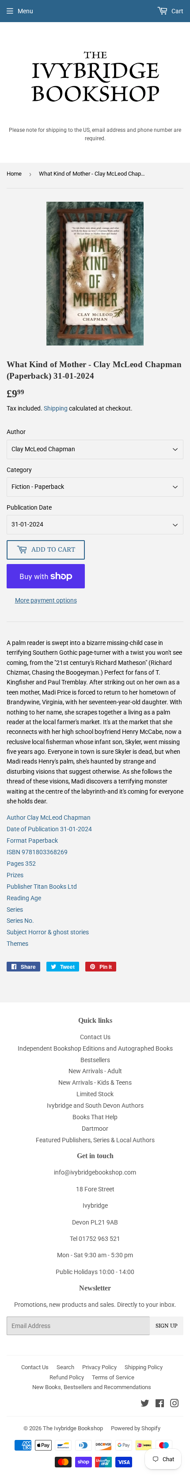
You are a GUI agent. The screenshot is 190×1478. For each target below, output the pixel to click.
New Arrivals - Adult (95, 1071)
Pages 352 (21, 863)
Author (16, 431)
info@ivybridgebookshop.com (95, 1172)
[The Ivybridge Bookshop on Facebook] (159, 1404)
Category (19, 469)
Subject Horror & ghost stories (48, 932)
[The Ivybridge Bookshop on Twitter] (145, 1404)
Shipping (56, 408)
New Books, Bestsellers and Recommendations (91, 1387)
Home (14, 173)
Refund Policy (66, 1377)
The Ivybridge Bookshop (73, 1428)
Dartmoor (95, 1128)
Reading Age (24, 898)
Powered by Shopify (135, 1428)
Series (15, 909)
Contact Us (95, 1036)
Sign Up (167, 1326)
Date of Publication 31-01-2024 (49, 829)
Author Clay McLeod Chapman (49, 817)
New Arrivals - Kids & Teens (95, 1082)
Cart (176, 11)
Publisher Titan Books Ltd (42, 886)
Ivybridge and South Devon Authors (95, 1105)
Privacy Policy (99, 1367)
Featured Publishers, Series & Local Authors (95, 1140)
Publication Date (29, 507)
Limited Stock (95, 1094)
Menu (25, 11)
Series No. (20, 920)
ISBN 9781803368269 (37, 852)
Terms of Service (113, 1377)
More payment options (46, 600)
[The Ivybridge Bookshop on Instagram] (174, 1404)
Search (65, 1367)
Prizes (15, 875)
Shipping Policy (144, 1367)
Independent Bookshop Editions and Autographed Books (95, 1048)
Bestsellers (95, 1059)
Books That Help (95, 1117)
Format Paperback (32, 840)
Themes (17, 943)
